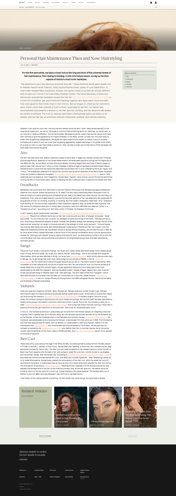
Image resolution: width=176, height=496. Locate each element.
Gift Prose (81, 2)
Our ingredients (56, 2)
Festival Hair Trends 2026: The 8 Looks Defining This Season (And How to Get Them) (138, 417)
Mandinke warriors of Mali (51, 328)
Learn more (23, 459)
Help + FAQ (37, 477)
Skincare (37, 2)
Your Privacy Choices (25, 489)
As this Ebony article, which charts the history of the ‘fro (77, 174)
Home (20, 48)
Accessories (46, 2)
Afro (127, 76)
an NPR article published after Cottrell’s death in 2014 (88, 355)
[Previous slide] (54, 407)
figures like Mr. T (40, 326)
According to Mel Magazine (96, 317)
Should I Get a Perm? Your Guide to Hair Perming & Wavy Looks (68, 418)
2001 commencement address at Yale (90, 97)
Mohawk (128, 84)
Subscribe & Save (91, 2)
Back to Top (132, 436)
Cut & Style (27, 48)
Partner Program (55, 477)
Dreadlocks (129, 79)
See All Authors (45, 436)
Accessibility (69, 477)
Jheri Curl (129, 87)
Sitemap (21, 486)
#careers (22, 477)
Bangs (128, 82)
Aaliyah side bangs (78, 256)
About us (65, 2)
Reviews (74, 2)
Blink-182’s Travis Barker (84, 331)
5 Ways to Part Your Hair (102, 422)
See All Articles (27, 396)
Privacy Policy (84, 477)
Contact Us (22, 470)
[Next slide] (157, 407)
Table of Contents (130, 73)
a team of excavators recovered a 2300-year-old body (46, 305)
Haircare (30, 2)
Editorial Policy (39, 470)
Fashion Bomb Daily (52, 366)
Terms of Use (69, 470)
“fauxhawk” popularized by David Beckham (61, 297)
